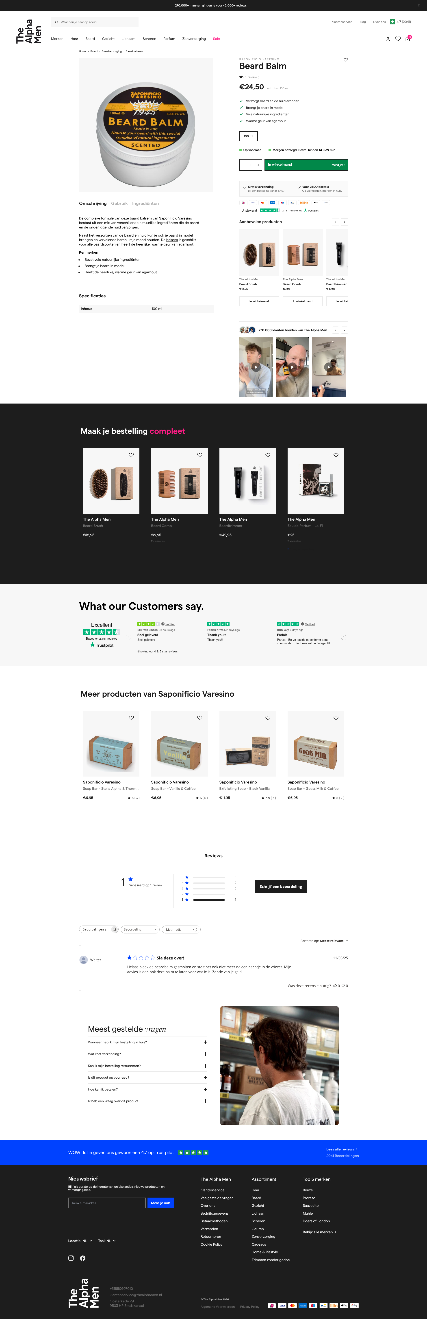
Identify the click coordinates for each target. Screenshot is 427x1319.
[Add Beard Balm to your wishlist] (346, 60)
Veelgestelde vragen (217, 1198)
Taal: (102, 1241)
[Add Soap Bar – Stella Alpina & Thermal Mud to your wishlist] (131, 718)
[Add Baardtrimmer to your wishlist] (267, 455)
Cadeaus (259, 1245)
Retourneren (211, 1237)
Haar (255, 1190)
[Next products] (344, 222)
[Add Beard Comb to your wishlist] (199, 455)
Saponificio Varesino (175, 218)
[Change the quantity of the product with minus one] (243, 164)
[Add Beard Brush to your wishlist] (131, 455)
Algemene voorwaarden (218, 1306)
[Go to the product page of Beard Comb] (303, 252)
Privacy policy (250, 1306)
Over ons (208, 1206)
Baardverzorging (112, 51)
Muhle (308, 1214)
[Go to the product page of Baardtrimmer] (346, 252)
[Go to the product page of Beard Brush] (259, 252)
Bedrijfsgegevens (215, 1214)
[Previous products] (335, 222)
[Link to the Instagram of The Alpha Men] (71, 1258)
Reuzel (308, 1190)
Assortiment (264, 1179)
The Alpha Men (216, 1179)
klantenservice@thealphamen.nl (136, 1295)
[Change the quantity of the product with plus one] (258, 164)
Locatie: (75, 1241)
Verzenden (209, 1229)
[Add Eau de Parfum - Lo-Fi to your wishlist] (336, 455)
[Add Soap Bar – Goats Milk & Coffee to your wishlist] (336, 718)
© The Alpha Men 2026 (215, 1299)
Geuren (258, 1229)
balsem (172, 240)
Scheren (258, 1221)
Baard (94, 51)
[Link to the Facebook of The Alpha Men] (82, 1258)
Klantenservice (213, 1190)
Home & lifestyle (265, 1252)
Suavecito (311, 1206)
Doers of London (316, 1221)
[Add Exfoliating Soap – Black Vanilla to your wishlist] (267, 718)
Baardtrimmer (336, 284)
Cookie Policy (212, 1245)
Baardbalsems (134, 51)
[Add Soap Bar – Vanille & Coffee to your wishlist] (199, 718)
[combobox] (140, 929)
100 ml (248, 136)
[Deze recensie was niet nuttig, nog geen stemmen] (343, 985)
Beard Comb (292, 284)
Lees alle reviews (340, 1149)
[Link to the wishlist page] (398, 39)
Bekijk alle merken (318, 1232)
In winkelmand (259, 301)
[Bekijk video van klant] (256, 367)
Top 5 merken (317, 1179)
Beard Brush (248, 284)
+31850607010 (121, 1289)
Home (83, 51)
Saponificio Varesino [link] (259, 59)
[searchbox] (94, 929)
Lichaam (258, 1214)
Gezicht (258, 1206)
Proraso (309, 1198)
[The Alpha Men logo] (28, 31)
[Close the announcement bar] (419, 5)
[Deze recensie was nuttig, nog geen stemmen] (335, 985)
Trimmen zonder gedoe (271, 1260)
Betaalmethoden (214, 1221)
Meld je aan (160, 1203)
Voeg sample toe (302, 549)
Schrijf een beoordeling (281, 886)
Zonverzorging (263, 1237)
